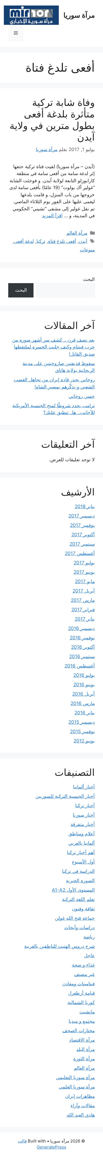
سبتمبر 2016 (82, 656)
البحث (89, 279)
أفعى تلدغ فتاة (62, 241)
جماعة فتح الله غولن (75, 918)
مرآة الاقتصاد (82, 1040)
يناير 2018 (85, 506)
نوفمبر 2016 (82, 637)
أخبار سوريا (84, 815)
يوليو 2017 (84, 562)
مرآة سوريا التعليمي (75, 1077)
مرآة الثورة (84, 1058)
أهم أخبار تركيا (81, 852)
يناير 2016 (84, 712)
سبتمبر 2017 (82, 544)
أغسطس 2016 (80, 666)
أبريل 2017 (84, 591)
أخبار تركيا (85, 805)
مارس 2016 (83, 703)
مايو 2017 (85, 581)
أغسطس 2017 (80, 553)
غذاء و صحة (83, 965)
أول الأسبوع (83, 862)
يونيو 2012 (84, 741)
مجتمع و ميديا (82, 1021)
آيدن (83, 241)
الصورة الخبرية (80, 880)
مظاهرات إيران (80, 1096)
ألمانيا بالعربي (81, 843)
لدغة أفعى (24, 241)
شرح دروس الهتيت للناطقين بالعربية (59, 946)
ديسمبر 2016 (81, 628)
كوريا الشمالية (81, 1002)
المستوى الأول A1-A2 (73, 890)
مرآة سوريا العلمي (77, 1087)
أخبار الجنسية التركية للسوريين (65, 796)
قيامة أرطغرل (81, 993)
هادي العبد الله (81, 1115)
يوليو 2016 (84, 675)
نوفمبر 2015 (82, 731)
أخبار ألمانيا (84, 787)
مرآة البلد (85, 1049)
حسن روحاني (82, 396)
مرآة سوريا (79, 15)
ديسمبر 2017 (81, 516)
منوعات (87, 250)
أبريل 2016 (83, 694)
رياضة (89, 937)
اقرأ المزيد (52, 215)
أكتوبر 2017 (83, 534)
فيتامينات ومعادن (78, 983)
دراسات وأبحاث (79, 927)
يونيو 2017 (84, 572)
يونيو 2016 (84, 684)
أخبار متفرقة (83, 824)
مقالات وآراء (83, 1105)
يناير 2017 (85, 619)
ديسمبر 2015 (81, 722)
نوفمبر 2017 (82, 525)
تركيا (41, 241)
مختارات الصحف (78, 1030)
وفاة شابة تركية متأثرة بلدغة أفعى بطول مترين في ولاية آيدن (52, 119)
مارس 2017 (83, 600)
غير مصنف (84, 974)
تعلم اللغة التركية (78, 899)
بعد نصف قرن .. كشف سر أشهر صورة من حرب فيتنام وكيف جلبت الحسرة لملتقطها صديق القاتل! (53, 347)
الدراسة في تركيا (78, 871)
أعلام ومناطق (81, 833)
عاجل (89, 955)
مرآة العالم (76, 233)
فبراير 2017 (83, 609)
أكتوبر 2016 (83, 647)
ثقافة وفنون (83, 908)
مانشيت (87, 1012)
